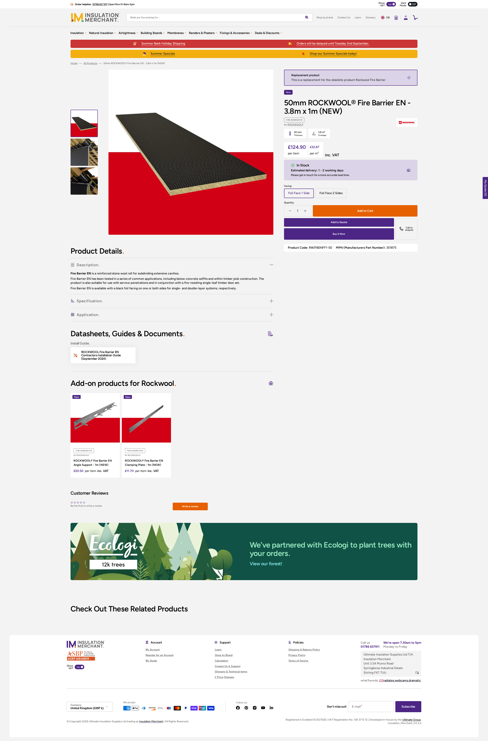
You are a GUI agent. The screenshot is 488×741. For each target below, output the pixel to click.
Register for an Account (159, 655)
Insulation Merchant (151, 721)
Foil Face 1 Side (301, 194)
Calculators (221, 660)
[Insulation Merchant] (95, 17)
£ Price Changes (224, 677)
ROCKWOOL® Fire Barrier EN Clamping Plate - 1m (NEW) (144, 463)
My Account (153, 649)
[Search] (308, 17)
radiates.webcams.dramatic (400, 680)
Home (74, 63)
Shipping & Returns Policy (304, 649)
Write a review (190, 506)
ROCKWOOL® (295, 124)
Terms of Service (298, 660)
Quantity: (289, 202)
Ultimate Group (411, 719)
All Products (90, 63)
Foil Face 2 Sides (332, 194)
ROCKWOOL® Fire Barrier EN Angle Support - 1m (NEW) (93, 463)
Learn (218, 649)
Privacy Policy (296, 655)
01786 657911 (370, 646)
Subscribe (408, 706)
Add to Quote (339, 222)
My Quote (151, 660)
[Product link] (95, 435)
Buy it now (339, 233)
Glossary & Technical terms (231, 671)
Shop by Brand (224, 655)
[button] (405, 17)
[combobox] (219, 17)
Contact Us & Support (227, 666)
